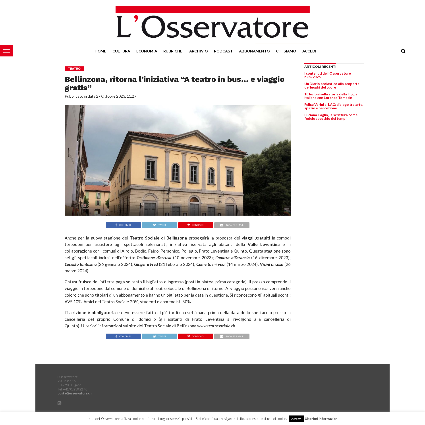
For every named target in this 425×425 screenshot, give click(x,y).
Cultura (121, 51)
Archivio (198, 51)
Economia (146, 51)
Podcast (223, 51)
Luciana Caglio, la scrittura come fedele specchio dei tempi (330, 116)
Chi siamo (286, 51)
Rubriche (172, 51)
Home (100, 51)
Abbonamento (254, 51)
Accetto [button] (296, 419)
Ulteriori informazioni (321, 418)
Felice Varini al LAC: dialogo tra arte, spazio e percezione (333, 106)
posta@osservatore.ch (75, 393)
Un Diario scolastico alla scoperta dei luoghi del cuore (331, 85)
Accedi (309, 51)
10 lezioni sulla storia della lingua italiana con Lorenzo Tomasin (330, 96)
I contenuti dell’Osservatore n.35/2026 (327, 75)
